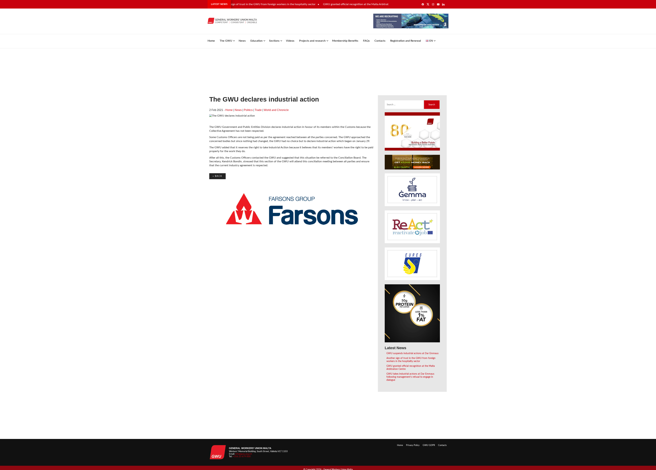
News (242, 40)
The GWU (226, 40)
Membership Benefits (345, 40)
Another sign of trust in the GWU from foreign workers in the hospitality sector (252, 4)
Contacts (379, 40)
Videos (290, 40)
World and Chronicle (276, 110)
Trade (258, 110)
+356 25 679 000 (242, 456)
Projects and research (312, 40)
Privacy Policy (413, 445)
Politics (248, 110)
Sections (274, 40)
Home (211, 40)
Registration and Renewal (405, 40)
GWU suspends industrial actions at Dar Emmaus (412, 353)
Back (217, 176)
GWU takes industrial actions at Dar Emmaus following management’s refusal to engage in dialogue (410, 377)
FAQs (366, 40)
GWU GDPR (429, 445)
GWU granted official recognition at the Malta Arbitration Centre (347, 4)
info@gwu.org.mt (243, 454)
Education (256, 40)
